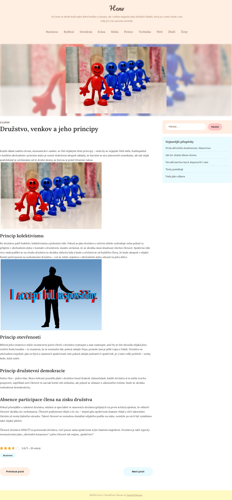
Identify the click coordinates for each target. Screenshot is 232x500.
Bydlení (69, 32)
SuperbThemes (134, 495)
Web (159, 32)
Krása (101, 32)
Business (52, 32)
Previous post (15, 471)
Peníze (128, 32)
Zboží (171, 32)
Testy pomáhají (174, 169)
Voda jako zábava (175, 176)
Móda (114, 32)
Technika (145, 32)
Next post (138, 471)
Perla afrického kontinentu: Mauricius (188, 148)
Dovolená (86, 32)
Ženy (184, 32)
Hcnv (117, 8)
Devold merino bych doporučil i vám (187, 162)
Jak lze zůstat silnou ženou (181, 155)
